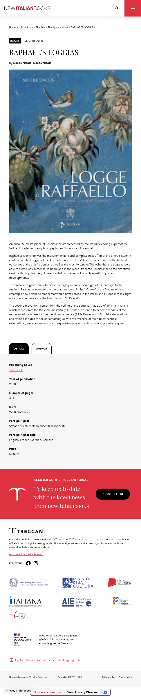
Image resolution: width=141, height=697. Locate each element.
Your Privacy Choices (82, 692)
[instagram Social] (36, 563)
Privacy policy (108, 677)
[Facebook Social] (28, 563)
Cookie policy (125, 677)
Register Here (113, 494)
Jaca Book (16, 370)
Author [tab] (41, 349)
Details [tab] (19, 349)
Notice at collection (47, 692)
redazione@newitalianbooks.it (26, 554)
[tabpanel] (70, 409)
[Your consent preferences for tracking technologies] (18, 690)
